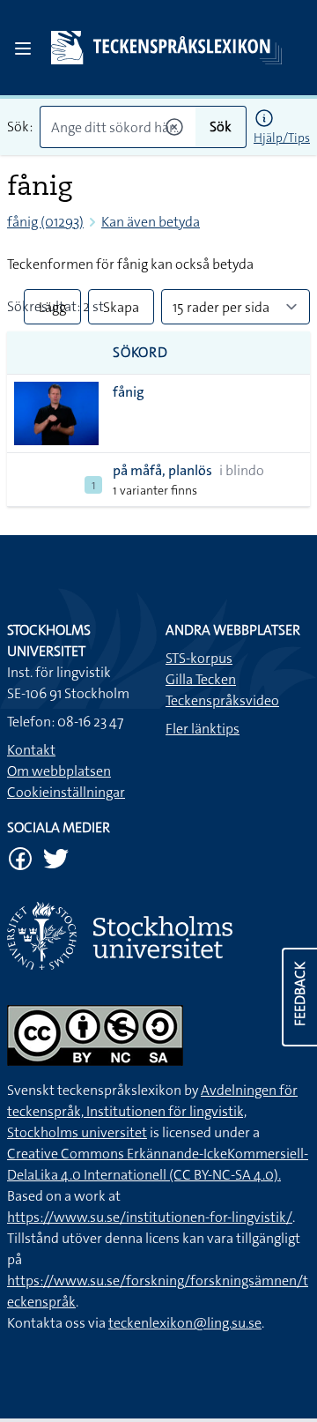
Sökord (140, 352)
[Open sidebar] (23, 48)
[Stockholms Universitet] (158, 936)
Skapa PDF (121, 311)
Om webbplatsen (59, 771)
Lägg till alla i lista (52, 311)
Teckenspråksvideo (222, 700)
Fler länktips (203, 728)
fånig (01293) (45, 221)
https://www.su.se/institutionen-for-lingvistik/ (149, 1217)
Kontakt (31, 750)
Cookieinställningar (66, 792)
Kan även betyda (150, 221)
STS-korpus (199, 658)
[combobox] (117, 127)
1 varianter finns (155, 490)
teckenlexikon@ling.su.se (185, 1323)
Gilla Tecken (201, 679)
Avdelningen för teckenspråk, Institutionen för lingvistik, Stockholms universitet (152, 1111)
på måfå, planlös (162, 470)
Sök (221, 126)
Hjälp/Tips (282, 137)
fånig (128, 392)
